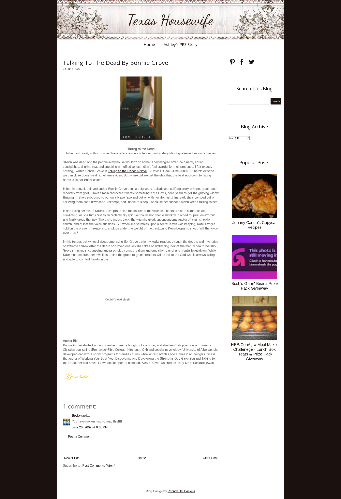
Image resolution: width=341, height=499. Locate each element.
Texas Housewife (170, 20)
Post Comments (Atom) (98, 465)
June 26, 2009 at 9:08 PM (90, 427)
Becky (76, 415)
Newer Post (72, 458)
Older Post (210, 458)
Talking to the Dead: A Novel (127, 171)
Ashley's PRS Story (180, 44)
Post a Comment (80, 436)
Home (149, 44)
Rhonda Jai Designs (181, 491)
